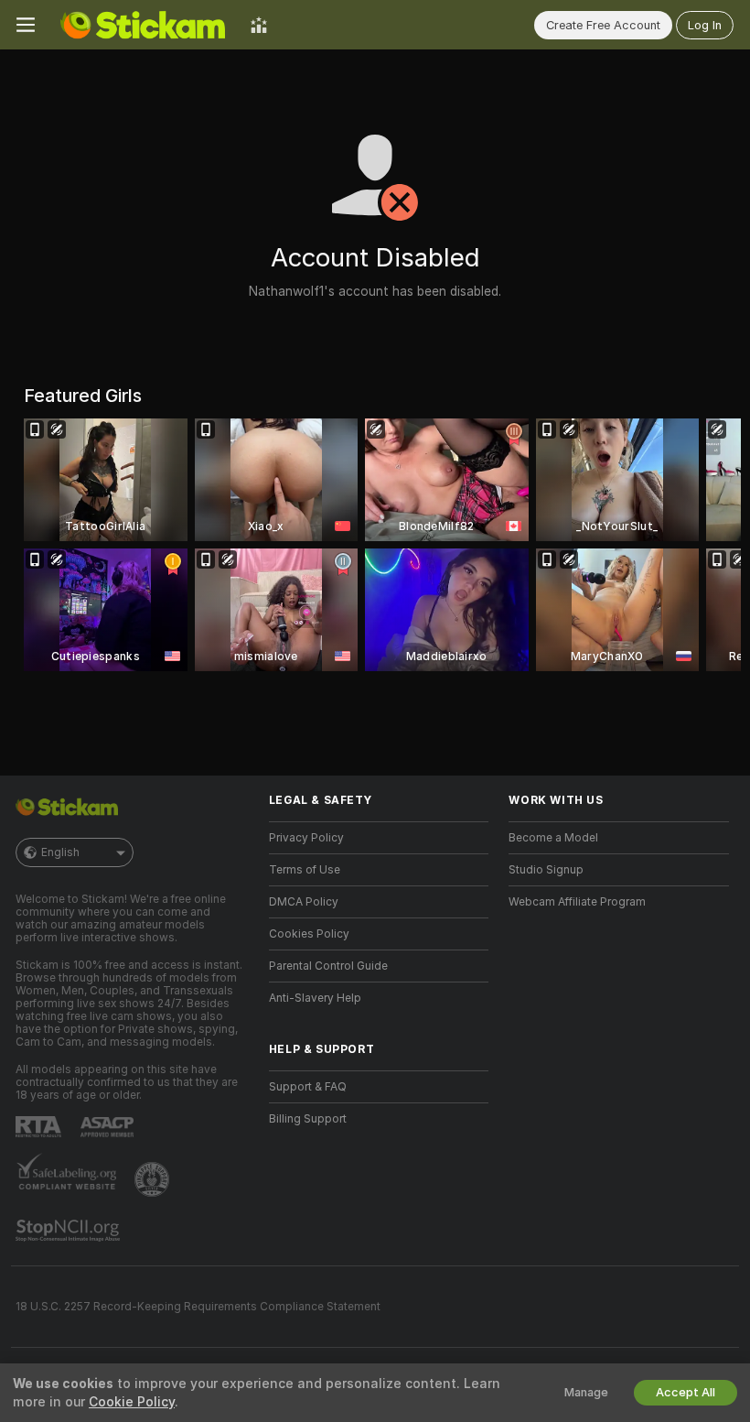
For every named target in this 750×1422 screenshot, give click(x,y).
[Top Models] (259, 24)
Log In (705, 25)
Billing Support (308, 1119)
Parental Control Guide (328, 966)
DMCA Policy (303, 902)
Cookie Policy (132, 1402)
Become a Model (553, 837)
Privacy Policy (306, 837)
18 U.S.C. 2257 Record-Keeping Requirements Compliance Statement (198, 1306)
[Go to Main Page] (142, 24)
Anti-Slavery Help (315, 998)
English (60, 852)
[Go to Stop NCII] (69, 1231)
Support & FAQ (308, 1086)
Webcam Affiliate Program (577, 902)
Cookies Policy (309, 934)
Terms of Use (304, 869)
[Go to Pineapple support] (153, 1179)
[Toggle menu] (25, 24)
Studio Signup (546, 869)
